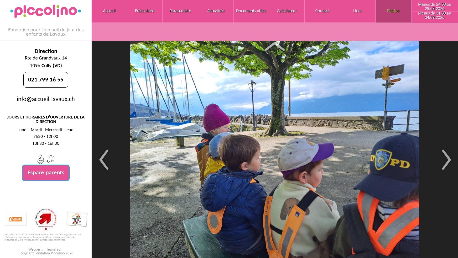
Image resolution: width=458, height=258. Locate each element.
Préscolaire (144, 11)
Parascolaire (180, 11)
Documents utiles (251, 11)
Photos (393, 11)
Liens (357, 11)
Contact (322, 11)
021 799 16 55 (45, 80)
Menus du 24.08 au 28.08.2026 (434, 6)
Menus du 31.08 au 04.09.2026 (434, 15)
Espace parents (45, 173)
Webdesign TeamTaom (45, 250)
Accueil (109, 11)
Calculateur (287, 11)
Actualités (215, 11)
